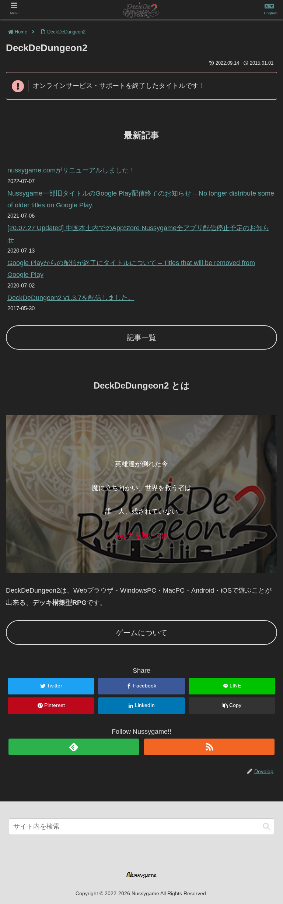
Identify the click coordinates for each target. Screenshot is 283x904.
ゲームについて (141, 633)
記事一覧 (141, 337)
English (270, 13)
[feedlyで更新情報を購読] (73, 747)
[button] (266, 826)
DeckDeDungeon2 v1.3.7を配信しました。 (70, 297)
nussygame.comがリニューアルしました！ (71, 170)
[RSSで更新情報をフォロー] (209, 747)
